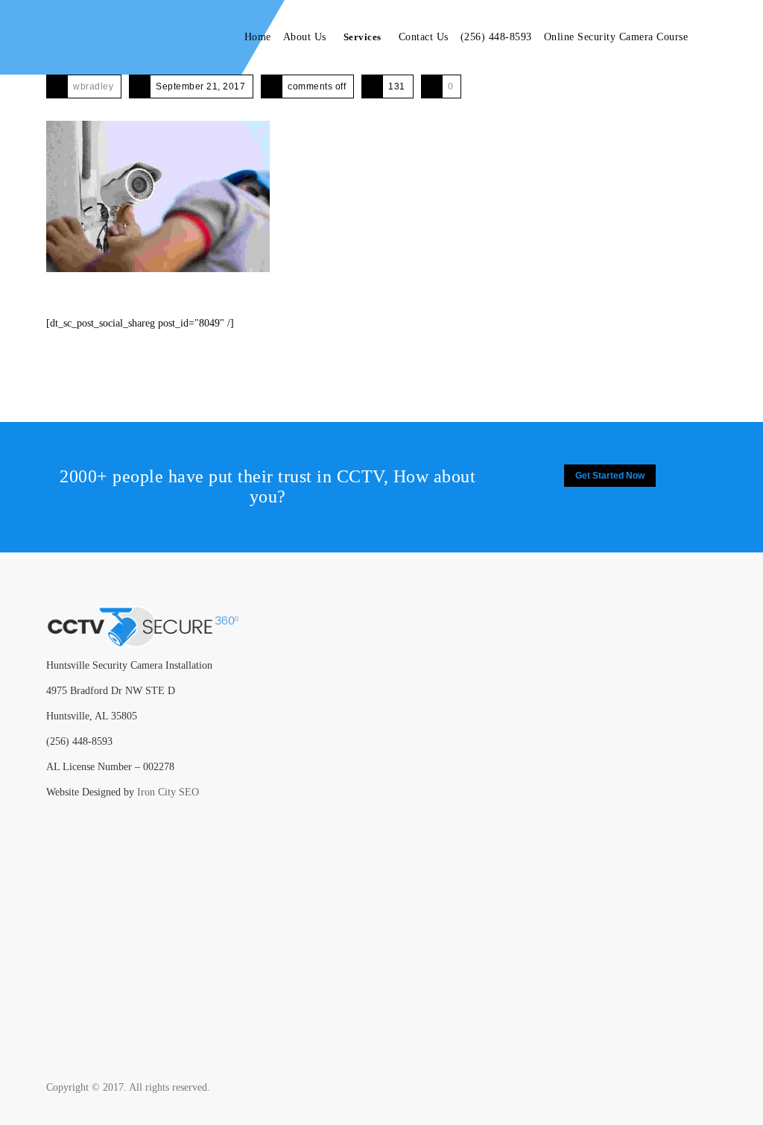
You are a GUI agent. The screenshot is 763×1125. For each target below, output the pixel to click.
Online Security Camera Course (616, 36)
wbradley (93, 86)
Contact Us (424, 36)
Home (257, 36)
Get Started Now (610, 475)
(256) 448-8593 (496, 36)
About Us (304, 36)
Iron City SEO (168, 792)
